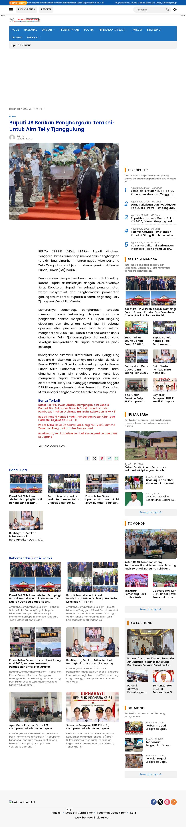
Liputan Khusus (21, 45)
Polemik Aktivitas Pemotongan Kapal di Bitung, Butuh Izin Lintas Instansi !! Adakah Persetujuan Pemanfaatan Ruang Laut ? (152, 233)
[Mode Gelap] (175, 10)
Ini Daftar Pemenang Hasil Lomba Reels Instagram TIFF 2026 (135, 594)
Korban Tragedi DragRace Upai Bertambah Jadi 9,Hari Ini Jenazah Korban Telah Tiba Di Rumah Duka (160, 727)
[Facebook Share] (87, 458)
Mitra (12, 116)
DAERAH (47, 30)
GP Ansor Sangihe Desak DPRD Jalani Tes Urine (160, 498)
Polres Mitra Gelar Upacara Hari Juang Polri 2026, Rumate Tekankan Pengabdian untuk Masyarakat (76, 426)
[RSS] (174, 802)
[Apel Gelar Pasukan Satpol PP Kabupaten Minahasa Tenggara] (35, 707)
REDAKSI (46, 9)
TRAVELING (154, 30)
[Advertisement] (93, 78)
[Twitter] (160, 802)
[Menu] (11, 10)
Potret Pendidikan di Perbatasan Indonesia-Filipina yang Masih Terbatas (152, 247)
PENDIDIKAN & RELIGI (112, 30)
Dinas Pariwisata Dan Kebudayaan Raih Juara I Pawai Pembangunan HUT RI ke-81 (154, 206)
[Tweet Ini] (94, 458)
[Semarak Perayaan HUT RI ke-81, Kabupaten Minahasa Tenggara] (92, 707)
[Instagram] (167, 802)
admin (20, 136)
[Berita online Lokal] (24, 20)
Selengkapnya (149, 512)
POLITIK (89, 30)
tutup (69, 809)
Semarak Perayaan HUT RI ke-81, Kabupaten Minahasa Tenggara (87, 727)
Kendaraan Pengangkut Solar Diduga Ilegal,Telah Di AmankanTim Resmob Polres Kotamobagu (160, 743)
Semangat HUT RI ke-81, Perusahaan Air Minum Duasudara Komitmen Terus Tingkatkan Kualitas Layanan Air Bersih (163, 689)
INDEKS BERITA (26, 9)
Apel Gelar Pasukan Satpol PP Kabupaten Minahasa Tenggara (30, 727)
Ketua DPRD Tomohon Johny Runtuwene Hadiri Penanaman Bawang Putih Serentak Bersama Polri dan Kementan (150, 565)
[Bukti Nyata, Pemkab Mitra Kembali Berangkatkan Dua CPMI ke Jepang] (26, 520)
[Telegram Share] (109, 458)
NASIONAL (30, 30)
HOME (15, 30)
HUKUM (137, 30)
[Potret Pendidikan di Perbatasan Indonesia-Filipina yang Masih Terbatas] (151, 445)
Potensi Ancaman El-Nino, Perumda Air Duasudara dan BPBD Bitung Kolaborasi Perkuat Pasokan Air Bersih (150, 662)
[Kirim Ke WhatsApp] (116, 458)
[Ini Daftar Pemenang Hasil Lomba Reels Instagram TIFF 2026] (137, 580)
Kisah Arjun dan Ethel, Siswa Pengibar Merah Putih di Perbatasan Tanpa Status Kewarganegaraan (160, 481)
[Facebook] (154, 802)
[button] (167, 9)
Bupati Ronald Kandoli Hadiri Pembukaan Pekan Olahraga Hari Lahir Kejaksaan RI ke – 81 (76, 418)
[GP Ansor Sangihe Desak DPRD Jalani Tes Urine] (134, 499)
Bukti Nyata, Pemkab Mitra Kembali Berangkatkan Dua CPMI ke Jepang (77, 435)
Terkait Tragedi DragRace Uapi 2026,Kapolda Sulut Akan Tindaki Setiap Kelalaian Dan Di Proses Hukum (161, 760)
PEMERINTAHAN (69, 30)
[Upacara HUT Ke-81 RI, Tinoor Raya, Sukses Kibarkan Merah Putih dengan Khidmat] (165, 580)
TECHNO (16, 37)
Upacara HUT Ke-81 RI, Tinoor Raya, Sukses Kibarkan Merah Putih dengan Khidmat (164, 594)
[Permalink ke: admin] (12, 137)
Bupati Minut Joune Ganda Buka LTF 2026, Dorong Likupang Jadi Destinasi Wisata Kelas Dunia (152, 220)
